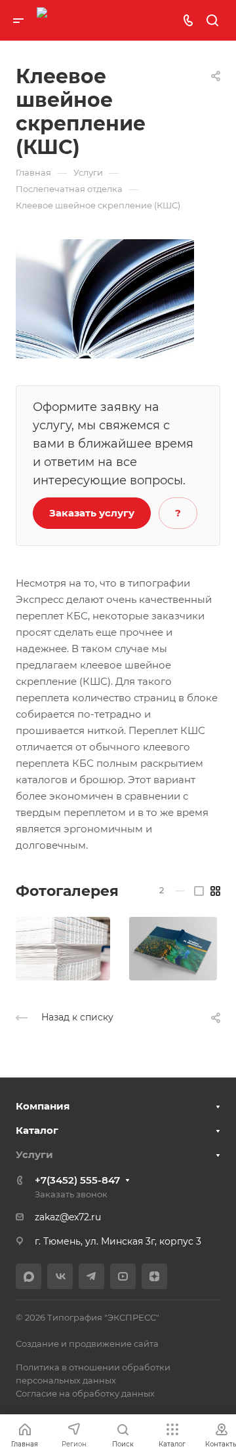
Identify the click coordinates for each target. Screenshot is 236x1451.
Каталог (37, 1130)
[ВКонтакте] (60, 1276)
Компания (42, 1106)
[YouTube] (123, 1276)
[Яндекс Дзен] (154, 1276)
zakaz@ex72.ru (68, 1217)
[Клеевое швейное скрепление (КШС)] (105, 298)
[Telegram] (91, 1276)
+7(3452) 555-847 (77, 1180)
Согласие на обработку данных (85, 1393)
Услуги (34, 1154)
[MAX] (28, 1276)
